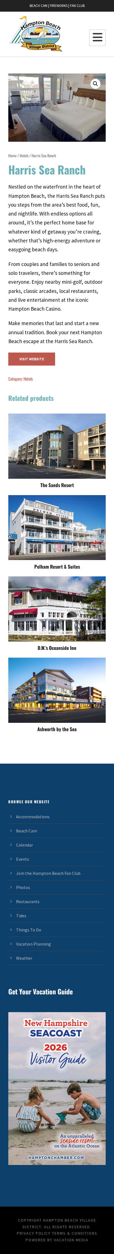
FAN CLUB (77, 5)
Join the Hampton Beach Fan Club (48, 873)
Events (22, 859)
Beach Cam (26, 831)
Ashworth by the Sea (57, 729)
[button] (95, 84)
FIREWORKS (59, 5)
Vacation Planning (33, 944)
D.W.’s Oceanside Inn (57, 647)
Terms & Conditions (74, 1233)
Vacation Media (71, 1239)
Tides (21, 915)
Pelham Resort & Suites (57, 566)
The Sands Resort (57, 485)
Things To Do (28, 930)
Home (12, 155)
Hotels (24, 155)
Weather (24, 958)
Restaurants (28, 901)
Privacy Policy (34, 1233)
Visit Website (31, 359)
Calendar (24, 845)
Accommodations (33, 816)
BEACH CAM (38, 5)
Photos (23, 887)
